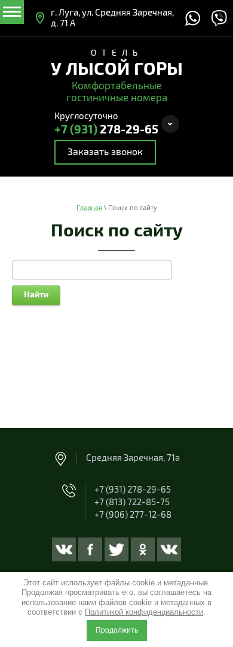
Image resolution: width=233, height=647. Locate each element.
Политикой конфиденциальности (144, 611)
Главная (89, 207)
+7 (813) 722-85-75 (132, 502)
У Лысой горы (117, 69)
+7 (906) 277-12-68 (132, 514)
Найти (36, 295)
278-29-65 (106, 130)
